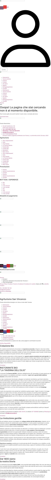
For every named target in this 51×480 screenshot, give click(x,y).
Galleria (4, 85)
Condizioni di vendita (30, 284)
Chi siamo (5, 83)
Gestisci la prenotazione (9, 171)
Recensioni (5, 150)
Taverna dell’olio (7, 79)
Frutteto (5, 82)
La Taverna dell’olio (7, 145)
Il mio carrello (6, 187)
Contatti (5, 88)
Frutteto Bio (6, 148)
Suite (4, 142)
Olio (4, 182)
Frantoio (5, 80)
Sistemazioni (6, 77)
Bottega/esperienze (7, 87)
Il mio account (6, 185)
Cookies (10, 284)
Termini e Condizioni (18, 284)
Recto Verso (6, 151)
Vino (4, 184)
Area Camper (6, 143)
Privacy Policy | (4, 284)
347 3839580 (35, 411)
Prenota (5, 169)
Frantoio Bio (6, 147)
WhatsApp (46, 411)
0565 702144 (22, 411)
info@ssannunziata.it (11, 413)
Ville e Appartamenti (8, 140)
